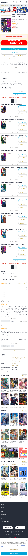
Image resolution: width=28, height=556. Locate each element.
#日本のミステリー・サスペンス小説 (9, 81)
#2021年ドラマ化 (17, 83)
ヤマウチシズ (16, 479)
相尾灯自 (2, 407)
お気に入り (7, 55)
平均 (8, 283)
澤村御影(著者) (15, 19)
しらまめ (6, 442)
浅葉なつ (20, 442)
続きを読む (15, 318)
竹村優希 (2, 426)
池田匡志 (20, 479)
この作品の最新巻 (21, 72)
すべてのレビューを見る (14, 350)
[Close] (26, 540)
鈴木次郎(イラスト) (22, 19)
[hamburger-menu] (26, 2)
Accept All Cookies (14, 553)
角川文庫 (14, 363)
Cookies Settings (14, 549)
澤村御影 (4, 273)
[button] (18, 534)
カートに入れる (14, 52)
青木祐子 (2, 479)
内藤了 (11, 497)
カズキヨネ (25, 426)
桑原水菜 (11, 426)
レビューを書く (15, 24)
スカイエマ (6, 391)
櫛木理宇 (11, 479)
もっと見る (15, 67)
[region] (14, 547)
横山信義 (20, 497)
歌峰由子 (20, 426)
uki (5, 479)
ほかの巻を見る (15, 58)
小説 (6, 16)
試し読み (22, 55)
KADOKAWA (15, 365)
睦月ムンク (16, 426)
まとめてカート (20, 94)
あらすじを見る (15, 116)
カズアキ (6, 426)
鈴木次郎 (12, 273)
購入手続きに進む (15, 49)
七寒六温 (24, 479)
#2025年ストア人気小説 (6, 83)
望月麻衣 (2, 442)
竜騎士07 (21, 407)
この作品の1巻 (6, 72)
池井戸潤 (2, 497)
